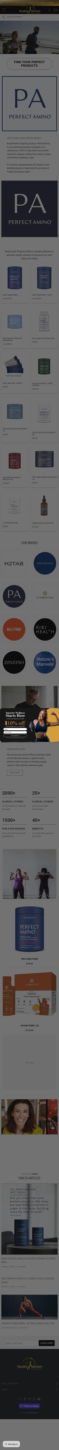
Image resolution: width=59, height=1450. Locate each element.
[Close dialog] (57, 710)
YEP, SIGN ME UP (15, 735)
